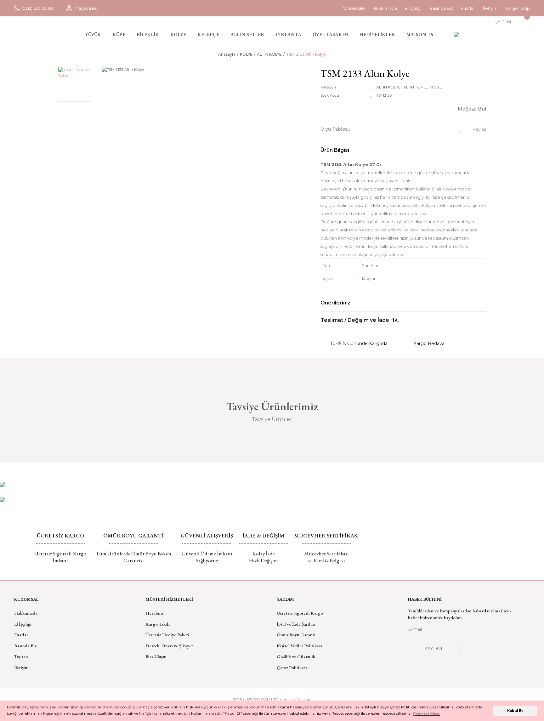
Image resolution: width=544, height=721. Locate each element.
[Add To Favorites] (461, 129)
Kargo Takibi (158, 624)
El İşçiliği (22, 624)
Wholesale (354, 8)
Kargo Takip (517, 8)
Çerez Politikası (292, 667)
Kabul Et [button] (515, 711)
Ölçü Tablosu (335, 129)
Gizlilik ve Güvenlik (296, 656)
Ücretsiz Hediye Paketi (167, 635)
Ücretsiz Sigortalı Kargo (300, 613)
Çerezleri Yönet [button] (426, 713)
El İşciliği (413, 8)
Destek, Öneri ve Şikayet (169, 646)
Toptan (21, 656)
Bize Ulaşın (156, 656)
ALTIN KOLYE (388, 87)
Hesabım (154, 613)
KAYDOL (434, 648)
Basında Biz (441, 8)
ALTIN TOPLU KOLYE (422, 87)
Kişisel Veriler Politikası (299, 646)
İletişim (490, 8)
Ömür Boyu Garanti (296, 635)
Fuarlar (468, 8)
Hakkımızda (385, 8)
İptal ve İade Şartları (296, 624)
